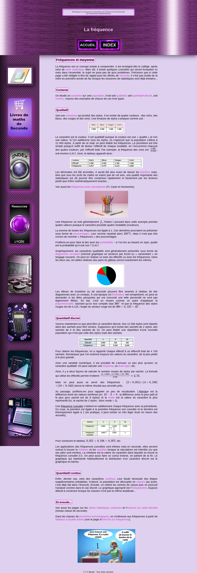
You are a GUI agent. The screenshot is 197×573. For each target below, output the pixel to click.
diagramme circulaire (67, 254)
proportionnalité (64, 303)
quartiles (102, 449)
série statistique (74, 69)
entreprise (71, 115)
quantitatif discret (142, 95)
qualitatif (121, 95)
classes (140, 481)
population (98, 95)
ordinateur (118, 294)
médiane (84, 449)
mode (111, 397)
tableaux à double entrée (69, 519)
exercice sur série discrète (142, 507)
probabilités (106, 242)
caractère (76, 95)
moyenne (108, 366)
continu (59, 98)
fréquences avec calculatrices (88, 186)
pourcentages (81, 233)
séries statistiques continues (105, 507)
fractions (145, 172)
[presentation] (153, 150)
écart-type (124, 366)
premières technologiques (94, 516)
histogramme (139, 487)
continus (110, 478)
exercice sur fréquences (115, 519)
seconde (124, 75)
